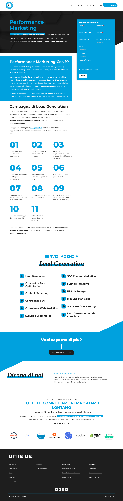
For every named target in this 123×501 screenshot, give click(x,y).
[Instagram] (63, 489)
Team (10, 473)
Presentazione (13, 468)
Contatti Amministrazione (71, 473)
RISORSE (39, 465)
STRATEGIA (70, 5)
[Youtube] (66, 489)
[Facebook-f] (56, 489)
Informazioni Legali (68, 468)
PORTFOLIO (90, 5)
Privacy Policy (66, 477)
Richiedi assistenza (95, 473)
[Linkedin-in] (60, 489)
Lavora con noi (94, 477)
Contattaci (92, 468)
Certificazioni (13, 481)
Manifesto (12, 477)
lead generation (36, 128)
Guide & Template (42, 468)
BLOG (100, 5)
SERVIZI (80, 5)
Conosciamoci (110, 5)
